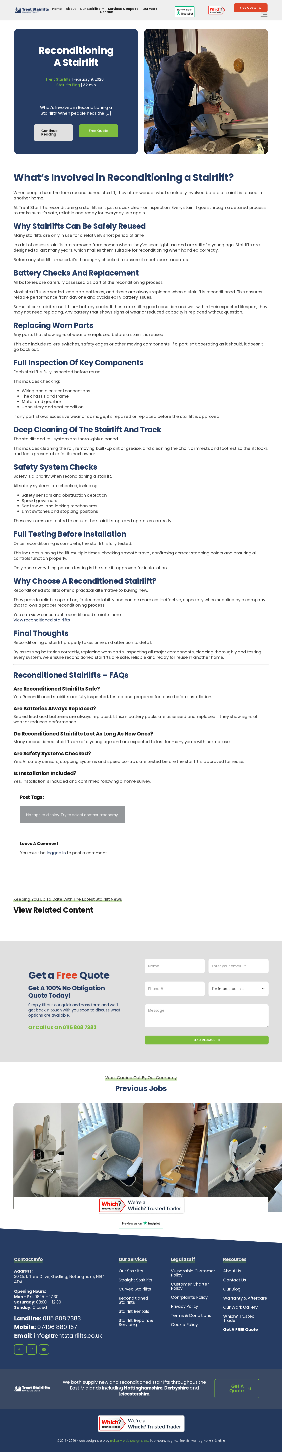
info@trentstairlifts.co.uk (68, 1336)
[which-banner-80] (141, 1199)
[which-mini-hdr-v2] (216, 8)
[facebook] (19, 1349)
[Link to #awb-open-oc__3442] (264, 15)
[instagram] (31, 1349)
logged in (56, 853)
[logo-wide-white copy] (32, 1388)
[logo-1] (31, 9)
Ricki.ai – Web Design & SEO (129, 1441)
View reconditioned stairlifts (41, 620)
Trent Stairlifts (58, 79)
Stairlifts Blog (68, 84)
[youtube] (44, 1349)
